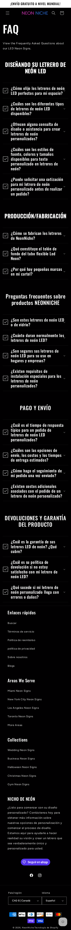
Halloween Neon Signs (22, 767)
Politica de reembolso (21, 640)
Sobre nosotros (17, 657)
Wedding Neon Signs (21, 750)
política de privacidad (21, 648)
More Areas (15, 725)
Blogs (11, 666)
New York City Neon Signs (25, 699)
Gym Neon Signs (18, 784)
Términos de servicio (21, 631)
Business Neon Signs (21, 758)
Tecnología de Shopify (46, 927)
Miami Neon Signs (19, 690)
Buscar (12, 623)
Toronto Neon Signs (20, 716)
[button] (7, 13)
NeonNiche (28, 927)
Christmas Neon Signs (22, 775)
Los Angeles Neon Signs (23, 708)
